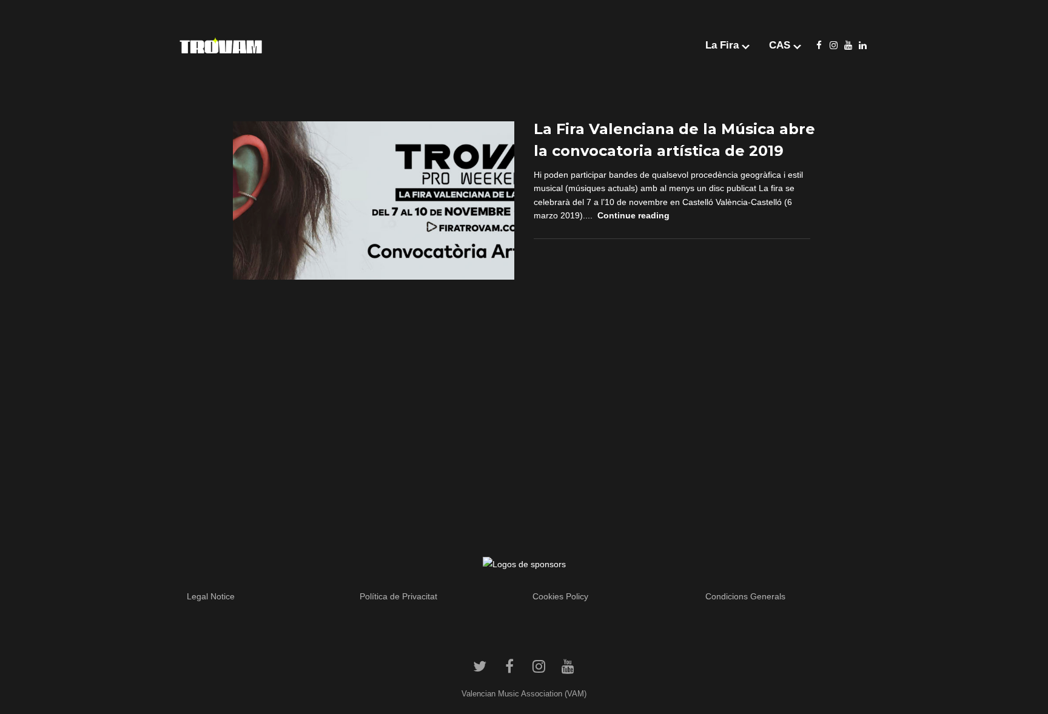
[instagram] (833, 45)
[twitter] (479, 666)
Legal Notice (211, 596)
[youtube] (848, 45)
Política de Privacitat (398, 596)
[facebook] (818, 45)
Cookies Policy (560, 596)
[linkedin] (862, 45)
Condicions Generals (745, 596)
